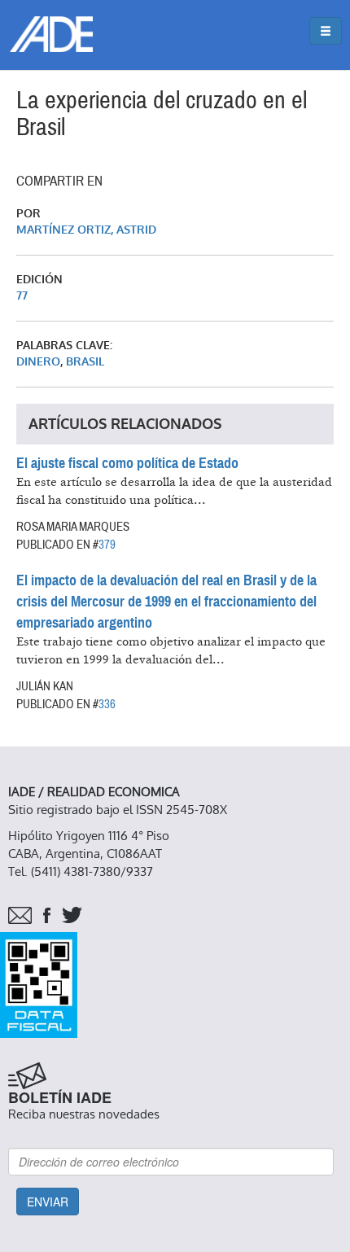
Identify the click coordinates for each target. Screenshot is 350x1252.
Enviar (47, 1201)
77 (22, 296)
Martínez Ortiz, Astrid (86, 230)
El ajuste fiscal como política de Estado (127, 463)
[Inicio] (51, 34)
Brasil (85, 362)
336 (107, 704)
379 (107, 544)
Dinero (38, 362)
